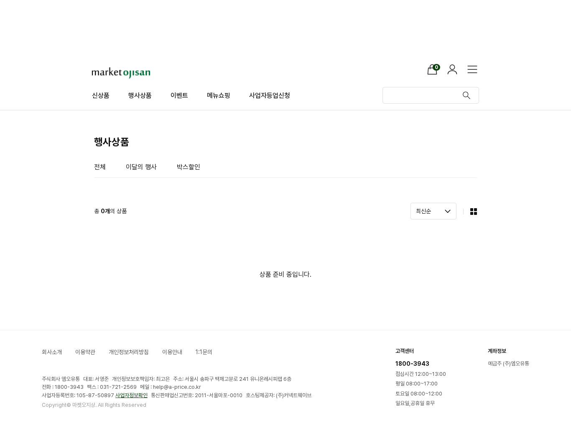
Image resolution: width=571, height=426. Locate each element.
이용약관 (85, 352)
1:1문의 (204, 352)
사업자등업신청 (269, 95)
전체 (100, 167)
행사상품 (140, 95)
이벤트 (179, 95)
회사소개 (52, 352)
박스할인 (188, 167)
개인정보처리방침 (129, 352)
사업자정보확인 (131, 395)
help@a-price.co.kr (177, 387)
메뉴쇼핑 (218, 95)
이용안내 (172, 352)
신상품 (101, 95)
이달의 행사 (141, 167)
